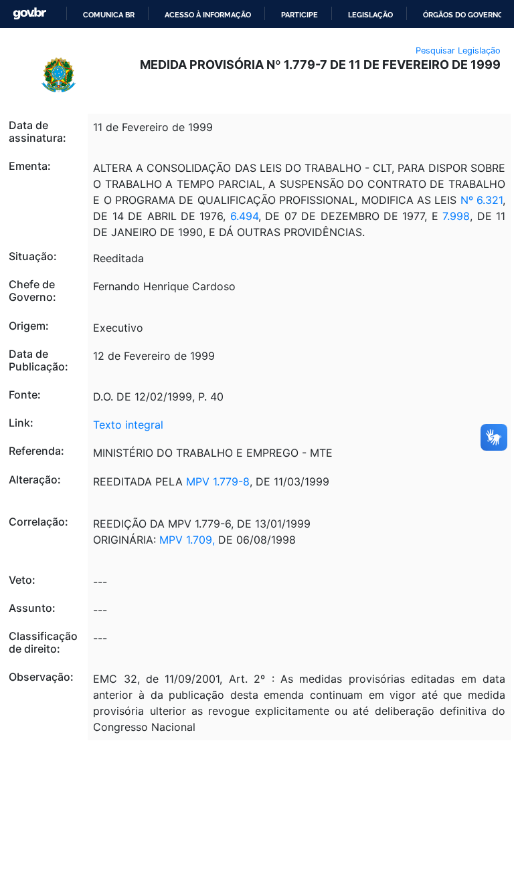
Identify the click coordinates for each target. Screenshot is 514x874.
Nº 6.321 (481, 200)
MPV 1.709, (187, 539)
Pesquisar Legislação (458, 50)
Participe (299, 14)
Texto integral (128, 424)
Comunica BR (109, 14)
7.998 (456, 216)
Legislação (370, 14)
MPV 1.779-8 (218, 481)
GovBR (29, 13)
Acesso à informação (208, 14)
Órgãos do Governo (463, 14)
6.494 (244, 216)
